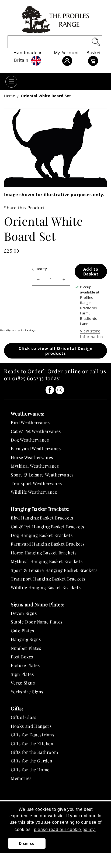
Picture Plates (25, 665)
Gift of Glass (23, 717)
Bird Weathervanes (30, 422)
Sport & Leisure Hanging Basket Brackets (54, 570)
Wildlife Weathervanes (34, 492)
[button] (11, 82)
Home (9, 95)
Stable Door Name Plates (37, 622)
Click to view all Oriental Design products (56, 351)
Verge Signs (23, 683)
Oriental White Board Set (46, 95)
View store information (91, 333)
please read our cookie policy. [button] (65, 829)
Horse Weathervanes (32, 457)
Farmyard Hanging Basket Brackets (47, 544)
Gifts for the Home (30, 769)
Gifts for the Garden (32, 761)
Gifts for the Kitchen (32, 743)
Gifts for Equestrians (32, 734)
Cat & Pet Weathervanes (36, 431)
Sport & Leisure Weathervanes (42, 475)
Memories (21, 778)
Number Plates (26, 648)
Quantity (39, 268)
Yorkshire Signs (27, 691)
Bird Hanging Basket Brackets (42, 518)
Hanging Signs (26, 639)
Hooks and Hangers (31, 726)
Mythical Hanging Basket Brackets (46, 561)
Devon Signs (24, 613)
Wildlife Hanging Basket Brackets (46, 587)
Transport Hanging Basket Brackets (48, 579)
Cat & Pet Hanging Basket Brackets (47, 526)
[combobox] (55, 42)
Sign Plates (22, 674)
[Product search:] (96, 42)
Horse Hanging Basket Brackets (44, 552)
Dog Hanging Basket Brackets (41, 535)
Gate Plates (22, 630)
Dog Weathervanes (30, 440)
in (50, 390)
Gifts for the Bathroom (34, 752)
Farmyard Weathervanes (36, 448)
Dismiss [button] (26, 843)
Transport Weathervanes (36, 483)
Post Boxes (22, 657)
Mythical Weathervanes (35, 466)
